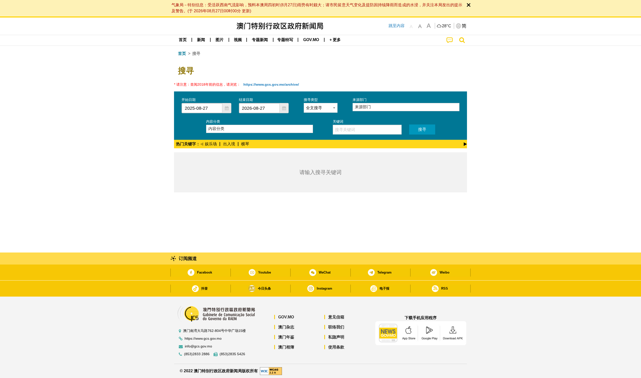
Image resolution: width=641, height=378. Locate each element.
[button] (226, 108)
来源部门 (360, 100)
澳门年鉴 (286, 337)
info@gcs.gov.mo (198, 346)
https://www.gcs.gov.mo (203, 338)
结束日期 (246, 100)
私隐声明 (336, 337)
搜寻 (422, 129)
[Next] (465, 143)
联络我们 (336, 327)
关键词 (338, 121)
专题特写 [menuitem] (285, 40)
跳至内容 (397, 26)
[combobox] (202, 108)
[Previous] (201, 143)
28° (446, 26)
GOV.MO (286, 317)
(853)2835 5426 (232, 354)
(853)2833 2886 (197, 354)
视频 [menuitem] (238, 40)
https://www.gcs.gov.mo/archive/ (271, 84)
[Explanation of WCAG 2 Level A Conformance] (271, 370)
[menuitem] (201, 40)
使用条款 (336, 347)
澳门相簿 (286, 347)
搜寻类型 (311, 100)
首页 (182, 53)
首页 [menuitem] (183, 40)
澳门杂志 (286, 327)
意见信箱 (336, 317)
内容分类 (213, 121)
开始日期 (189, 100)
